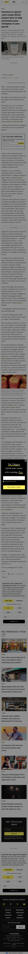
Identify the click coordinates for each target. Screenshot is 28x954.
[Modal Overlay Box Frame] (14, 477)
